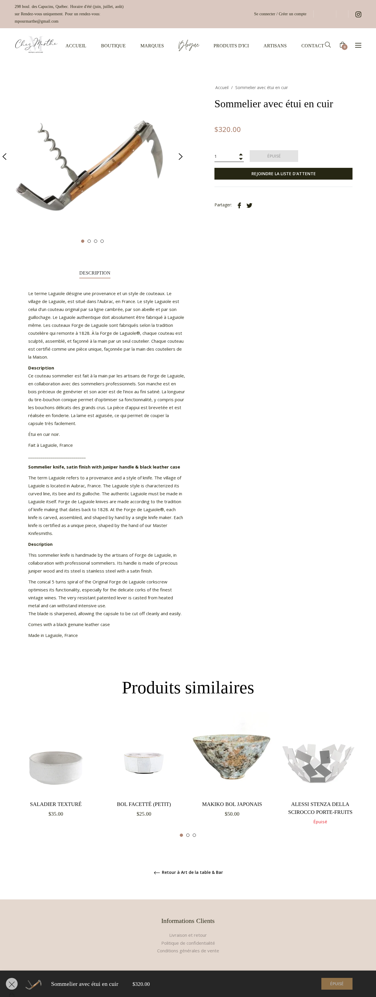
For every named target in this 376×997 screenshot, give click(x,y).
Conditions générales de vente (188, 950)
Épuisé (337, 983)
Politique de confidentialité (188, 943)
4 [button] (102, 241)
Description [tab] (94, 272)
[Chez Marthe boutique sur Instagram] (358, 14)
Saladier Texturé (56, 804)
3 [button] (95, 241)
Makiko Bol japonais (232, 804)
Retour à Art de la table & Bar (192, 872)
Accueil (222, 87)
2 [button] (89, 241)
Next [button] (180, 156)
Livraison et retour (188, 935)
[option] (56, 771)
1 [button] (82, 241)
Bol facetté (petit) (144, 804)
